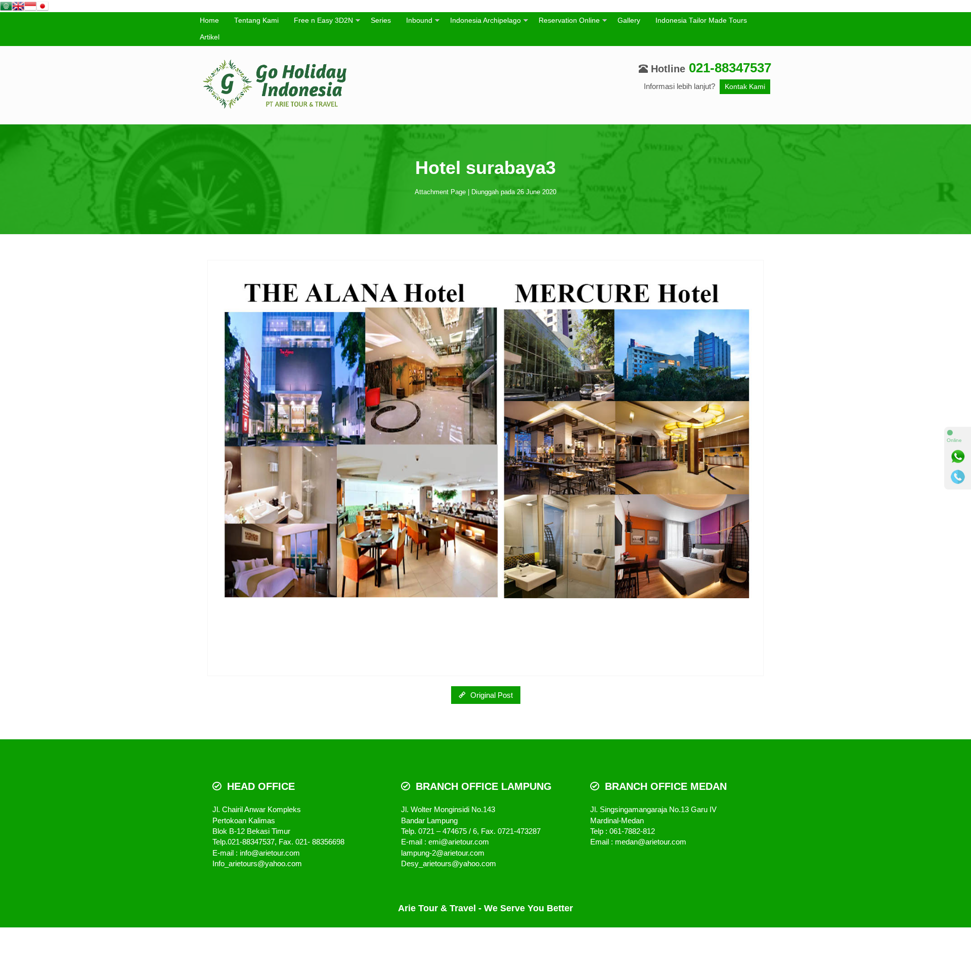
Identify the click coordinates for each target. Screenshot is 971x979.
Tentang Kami (256, 20)
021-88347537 (730, 68)
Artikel (209, 37)
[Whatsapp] (958, 456)
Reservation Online (569, 20)
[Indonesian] (30, 5)
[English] (18, 5)
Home (209, 20)
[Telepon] (958, 476)
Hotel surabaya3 (485, 167)
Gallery (628, 20)
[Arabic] (6, 5)
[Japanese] (42, 5)
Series (381, 20)
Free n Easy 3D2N (323, 20)
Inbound (419, 20)
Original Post (490, 695)
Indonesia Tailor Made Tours (701, 20)
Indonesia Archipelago (485, 20)
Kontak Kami (745, 87)
